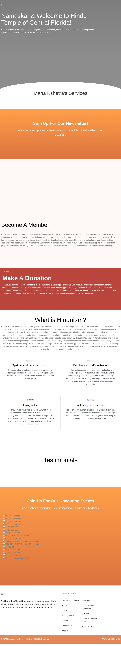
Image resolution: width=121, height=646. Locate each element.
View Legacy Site (111, 639)
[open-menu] (111, 4)
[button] (60, 561)
